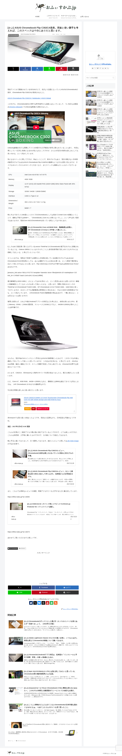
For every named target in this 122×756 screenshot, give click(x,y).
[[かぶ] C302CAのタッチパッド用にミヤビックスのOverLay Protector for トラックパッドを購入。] (16, 506)
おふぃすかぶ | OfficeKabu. (100, 64)
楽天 (33, 408)
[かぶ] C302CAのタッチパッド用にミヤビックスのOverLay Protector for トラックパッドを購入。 (48, 505)
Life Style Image (73, 441)
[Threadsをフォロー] (43, 603)
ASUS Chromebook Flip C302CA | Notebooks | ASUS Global (29, 98)
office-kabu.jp (13, 518)
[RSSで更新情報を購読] (55, 603)
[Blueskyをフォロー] (39, 603)
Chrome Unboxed (15, 107)
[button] (73, 69)
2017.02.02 (74, 518)
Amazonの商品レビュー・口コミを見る (36, 404)
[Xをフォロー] (35, 603)
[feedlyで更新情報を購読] (51, 603)
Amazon (27, 408)
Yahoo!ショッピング (42, 408)
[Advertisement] (43, 81)
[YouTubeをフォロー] (47, 603)
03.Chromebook (13, 548)
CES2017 (23, 548)
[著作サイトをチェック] (31, 603)
